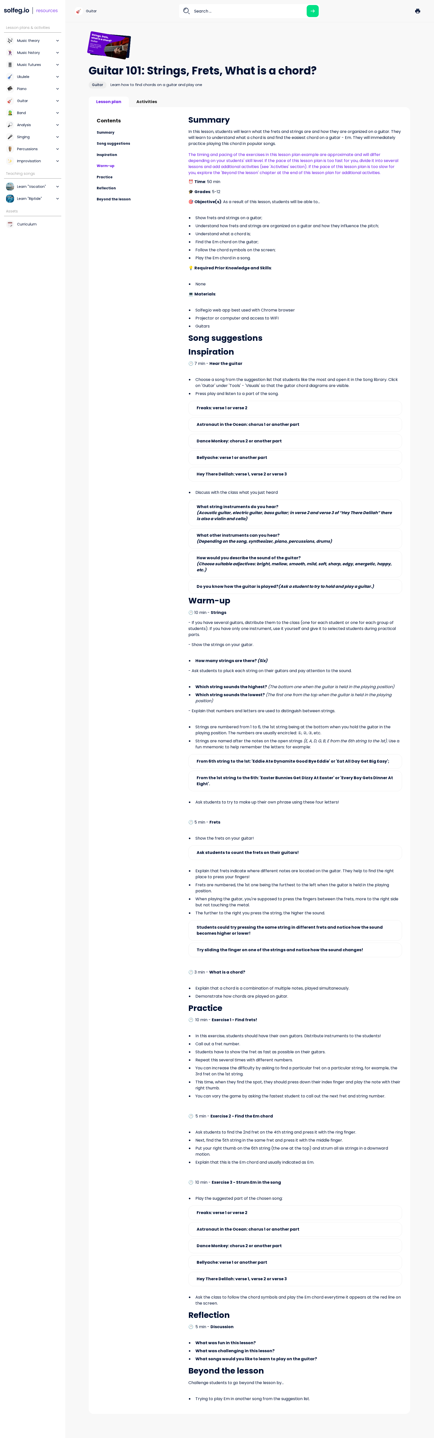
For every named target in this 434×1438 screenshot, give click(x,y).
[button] (417, 11)
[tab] (109, 102)
